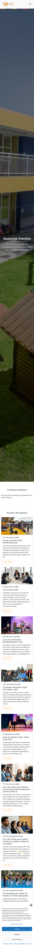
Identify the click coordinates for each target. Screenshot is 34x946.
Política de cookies (7, 943)
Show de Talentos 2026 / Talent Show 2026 (16, 738)
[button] (31, 905)
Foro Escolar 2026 (10, 589)
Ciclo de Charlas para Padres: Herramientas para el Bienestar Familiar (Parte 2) (16, 789)
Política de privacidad (18, 943)
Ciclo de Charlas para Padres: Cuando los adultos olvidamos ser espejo (16, 841)
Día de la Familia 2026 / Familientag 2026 (13, 541)
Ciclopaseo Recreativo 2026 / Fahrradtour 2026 (15, 688)
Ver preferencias (17, 939)
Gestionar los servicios (16, 924)
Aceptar (17, 929)
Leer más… (8, 561)
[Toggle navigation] (30, 4)
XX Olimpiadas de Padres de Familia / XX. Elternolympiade (15, 894)
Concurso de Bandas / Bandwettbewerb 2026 (12, 640)
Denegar (17, 934)
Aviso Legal (28, 943)
